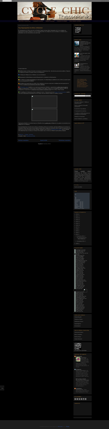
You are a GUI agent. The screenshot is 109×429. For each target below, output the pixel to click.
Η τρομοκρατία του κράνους (38, 21)
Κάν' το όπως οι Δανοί (81, 378)
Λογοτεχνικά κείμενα (78, 332)
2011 (77, 216)
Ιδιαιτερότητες (88, 177)
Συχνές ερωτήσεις (78, 186)
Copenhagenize (77, 323)
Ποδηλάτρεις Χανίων (78, 321)
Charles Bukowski (78, 338)
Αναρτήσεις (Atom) (47, 143)
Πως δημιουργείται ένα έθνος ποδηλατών (30, 28)
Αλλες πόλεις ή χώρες (79, 177)
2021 (77, 234)
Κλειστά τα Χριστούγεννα (81, 370)
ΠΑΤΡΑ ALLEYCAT (79, 389)
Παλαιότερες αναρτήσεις (64, 140)
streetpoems (78, 369)
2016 (77, 225)
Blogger (67, 426)
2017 (77, 227)
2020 (77, 232)
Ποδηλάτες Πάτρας (78, 319)
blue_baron (60, 426)
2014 (77, 221)
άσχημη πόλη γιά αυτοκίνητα (60, 92)
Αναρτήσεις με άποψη (30, 135)
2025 (77, 243)
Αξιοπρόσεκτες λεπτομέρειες (85, 175)
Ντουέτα (79, 174)
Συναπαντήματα (80, 179)
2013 (77, 219)
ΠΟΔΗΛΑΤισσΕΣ (77, 317)
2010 (77, 214)
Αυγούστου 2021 (80, 236)
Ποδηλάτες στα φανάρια (50, 21)
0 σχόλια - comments (29, 134)
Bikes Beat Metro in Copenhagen (82, 380)
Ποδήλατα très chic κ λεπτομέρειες (82, 176)
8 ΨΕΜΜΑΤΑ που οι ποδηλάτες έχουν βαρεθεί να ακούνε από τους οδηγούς (85, 43)
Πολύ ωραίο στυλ (82, 171)
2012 (77, 217)
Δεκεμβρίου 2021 (81, 241)
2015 (77, 223)
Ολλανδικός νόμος (24, 87)
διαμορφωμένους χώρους (57, 129)
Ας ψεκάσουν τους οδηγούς (62, 21)
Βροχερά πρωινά (78, 178)
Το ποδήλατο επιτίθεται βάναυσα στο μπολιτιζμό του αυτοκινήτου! (82, 114)
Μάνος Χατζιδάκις (78, 334)
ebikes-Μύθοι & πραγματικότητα (24, 21)
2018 (77, 228)
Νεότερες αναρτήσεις (23, 140)
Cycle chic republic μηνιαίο (83, 181)
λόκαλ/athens (79, 388)
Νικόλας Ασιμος (77, 336)
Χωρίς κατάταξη (84, 174)
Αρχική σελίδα (43, 140)
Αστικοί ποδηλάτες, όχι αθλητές (75, 21)
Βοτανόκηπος (79, 356)
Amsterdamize (77, 325)
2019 (77, 230)
